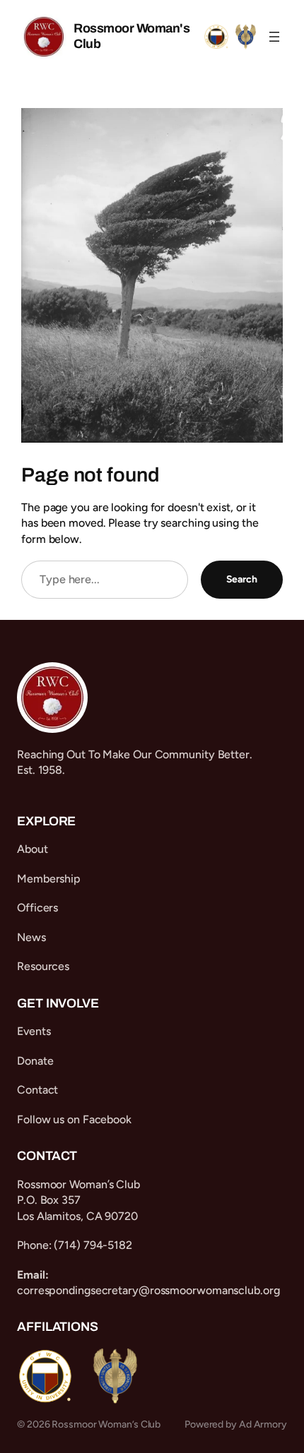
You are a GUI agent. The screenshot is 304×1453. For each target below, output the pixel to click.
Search (241, 579)
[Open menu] (274, 36)
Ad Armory (263, 1424)
